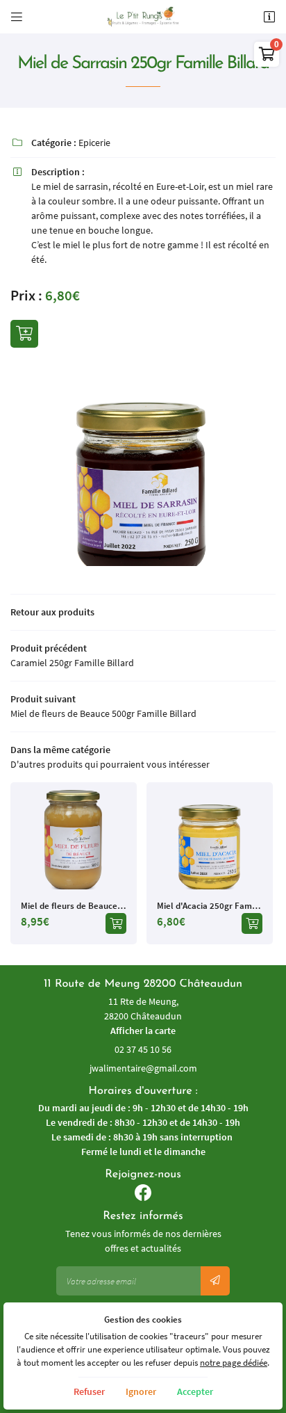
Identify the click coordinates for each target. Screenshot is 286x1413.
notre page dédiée (233, 1362)
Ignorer (141, 1391)
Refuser (89, 1391)
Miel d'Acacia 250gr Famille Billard (209, 906)
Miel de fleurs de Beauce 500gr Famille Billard (73, 906)
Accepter (195, 1391)
